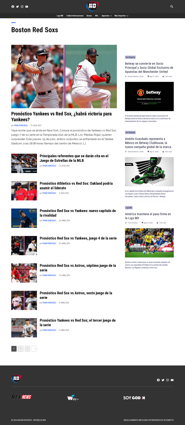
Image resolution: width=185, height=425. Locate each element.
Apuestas (105, 16)
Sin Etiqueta (130, 57)
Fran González (21, 125)
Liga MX (60, 16)
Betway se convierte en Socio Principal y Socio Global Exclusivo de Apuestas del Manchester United (149, 68)
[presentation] (111, 15)
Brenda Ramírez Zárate (135, 76)
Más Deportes (120, 16)
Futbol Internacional (75, 16)
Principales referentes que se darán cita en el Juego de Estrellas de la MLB (74, 158)
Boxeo (89, 16)
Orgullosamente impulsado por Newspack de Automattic (149, 420)
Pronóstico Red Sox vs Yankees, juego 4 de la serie (78, 238)
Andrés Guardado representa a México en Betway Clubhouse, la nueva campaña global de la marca (148, 143)
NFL (96, 16)
